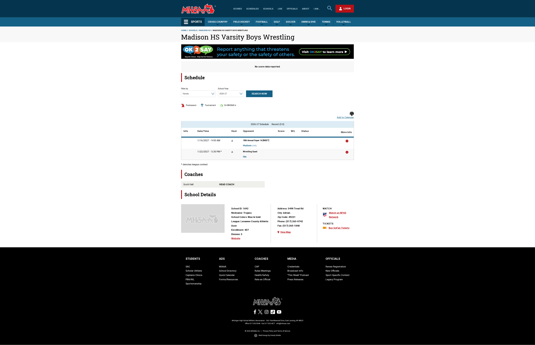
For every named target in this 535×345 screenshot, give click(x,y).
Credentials (293, 266)
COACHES (261, 258)
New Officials (332, 270)
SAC (188, 266)
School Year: (223, 89)
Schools (268, 9)
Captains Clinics (194, 275)
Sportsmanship (193, 283)
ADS (222, 258)
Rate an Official (262, 279)
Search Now (259, 93)
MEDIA (291, 258)
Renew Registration (336, 266)
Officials (292, 9)
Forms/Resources (228, 279)
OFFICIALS (333, 258)
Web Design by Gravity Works (270, 335)
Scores (237, 9)
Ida (244, 156)
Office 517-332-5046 (252, 323)
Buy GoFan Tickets (339, 228)
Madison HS (205, 30)
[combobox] (219, 93)
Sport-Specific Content (337, 275)
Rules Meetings (263, 270)
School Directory (227, 270)
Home (183, 30)
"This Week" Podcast (298, 275)
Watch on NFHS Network (337, 215)
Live (280, 9)
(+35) (254, 146)
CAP (257, 266)
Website (235, 238)
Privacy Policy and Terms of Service (276, 331)
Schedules (252, 9)
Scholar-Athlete (194, 270)
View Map (285, 232)
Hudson (247, 145)
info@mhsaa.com (283, 323)
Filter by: (184, 89)
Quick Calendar (227, 275)
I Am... (317, 9)
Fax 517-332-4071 (268, 323)
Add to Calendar (345, 117)
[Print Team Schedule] (352, 114)
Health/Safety (262, 275)
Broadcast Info (295, 270)
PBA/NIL (190, 279)
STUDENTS (193, 258)
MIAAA (222, 266)
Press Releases (295, 279)
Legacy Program (334, 279)
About (305, 9)
